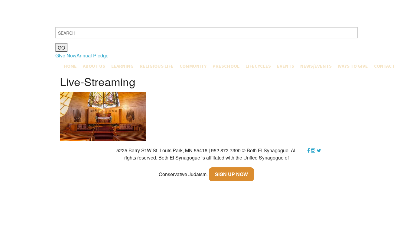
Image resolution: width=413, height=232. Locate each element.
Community (193, 66)
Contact (384, 66)
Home (70, 66)
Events (285, 66)
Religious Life (157, 66)
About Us (94, 66)
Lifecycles (258, 66)
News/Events (316, 66)
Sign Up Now (231, 174)
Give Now (65, 55)
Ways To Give (353, 66)
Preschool (226, 66)
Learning (122, 66)
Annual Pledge (92, 55)
